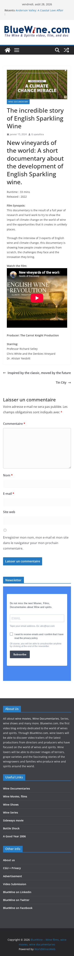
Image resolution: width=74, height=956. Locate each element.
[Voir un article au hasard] (66, 50)
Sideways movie (13, 820)
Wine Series (10, 812)
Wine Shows (11, 804)
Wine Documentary (18, 101)
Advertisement (12, 876)
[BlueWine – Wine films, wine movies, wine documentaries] (7, 50)
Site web (9, 512)
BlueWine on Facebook (17, 908)
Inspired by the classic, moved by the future (39, 373)
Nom (8, 475)
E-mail (8, 494)
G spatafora (37, 134)
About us (9, 860)
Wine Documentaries (45, 718)
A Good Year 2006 (14, 836)
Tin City (61, 382)
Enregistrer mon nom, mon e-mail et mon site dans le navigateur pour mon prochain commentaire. (35, 542)
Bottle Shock (11, 828)
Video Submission (14, 884)
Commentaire (14, 424)
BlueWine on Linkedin (17, 892)
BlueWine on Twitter (16, 900)
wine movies (23, 718)
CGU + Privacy (12, 868)
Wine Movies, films (15, 796)
